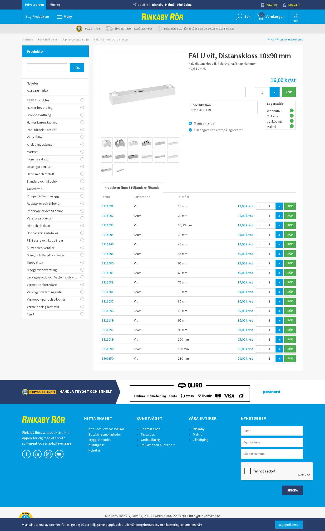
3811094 (107, 235)
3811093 (107, 225)
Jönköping (184, 5)
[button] (64, 17)
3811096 (107, 311)
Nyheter (94, 450)
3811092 (107, 215)
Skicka (292, 490)
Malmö (170, 5)
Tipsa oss (148, 434)
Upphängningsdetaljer (75, 39)
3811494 (107, 254)
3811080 (107, 263)
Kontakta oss (150, 429)
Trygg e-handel (100, 439)
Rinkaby (157, 5)
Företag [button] (54, 5)
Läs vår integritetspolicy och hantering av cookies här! (163, 524)
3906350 (107, 358)
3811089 (107, 339)
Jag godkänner (289, 524)
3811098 (107, 273)
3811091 (107, 206)
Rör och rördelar (47, 39)
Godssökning (150, 439)
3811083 (107, 282)
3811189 (107, 320)
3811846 (107, 244)
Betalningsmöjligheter (105, 434)
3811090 (107, 349)
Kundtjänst (96, 445)
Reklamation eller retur (158, 445)
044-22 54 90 (176, 515)
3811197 (107, 330)
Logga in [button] (294, 5)
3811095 (107, 301)
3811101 (107, 292)
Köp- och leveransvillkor (106, 429)
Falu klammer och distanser (111, 39)
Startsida (27, 39)
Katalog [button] (271, 5)
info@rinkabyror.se (204, 515)
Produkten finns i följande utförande (131, 187)
